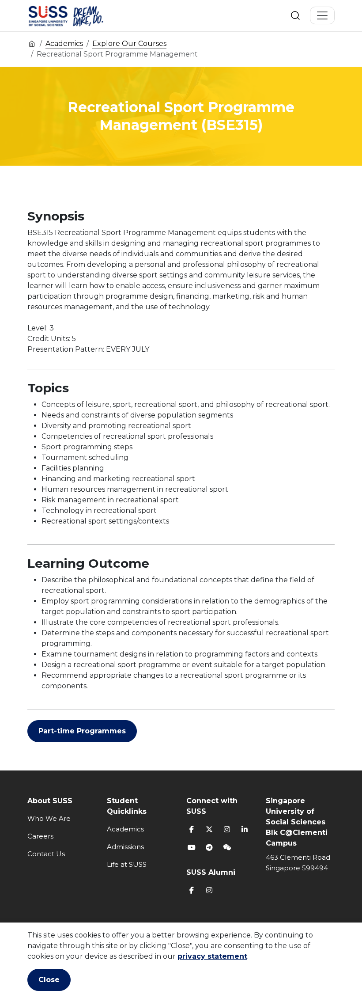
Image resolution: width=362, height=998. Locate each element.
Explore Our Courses (129, 43)
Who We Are (49, 818)
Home (31, 43)
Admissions (125, 846)
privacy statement (212, 956)
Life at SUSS (127, 864)
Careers (40, 836)
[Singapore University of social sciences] (80, 15)
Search (295, 15)
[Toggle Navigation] (322, 15)
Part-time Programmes (82, 731)
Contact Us (46, 854)
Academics (64, 43)
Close (49, 979)
